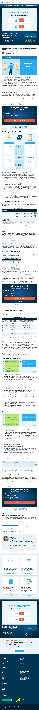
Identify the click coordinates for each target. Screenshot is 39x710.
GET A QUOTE (28, 595)
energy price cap (22, 183)
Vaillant (3, 678)
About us (21, 660)
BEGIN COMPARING (10, 573)
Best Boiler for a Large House (24, 678)
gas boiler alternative (30, 85)
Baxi (2, 672)
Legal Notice (4, 709)
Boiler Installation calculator (24, 671)
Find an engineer (21, 2)
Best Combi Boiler (23, 672)
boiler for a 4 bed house (6, 243)
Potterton (3, 677)
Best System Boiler (23, 679)
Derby (3, 687)
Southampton (4, 693)
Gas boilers (4, 174)
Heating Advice (35, 2)
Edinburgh (3, 689)
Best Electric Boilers (23, 674)
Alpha (3, 671)
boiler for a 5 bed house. (19, 243)
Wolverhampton (4, 695)
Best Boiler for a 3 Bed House (24, 677)
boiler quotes (13, 481)
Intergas (3, 674)
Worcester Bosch (4, 680)
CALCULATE (10, 595)
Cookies (8, 709)
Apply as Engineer (35, 0)
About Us (18, 0)
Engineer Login (30, 0)
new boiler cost (33, 204)
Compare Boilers (28, 2)
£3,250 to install (5, 518)
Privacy (12, 709)
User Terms (10, 708)
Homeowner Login (25, 0)
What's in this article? (7, 57)
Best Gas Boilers (22, 673)
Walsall (3, 694)
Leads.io (11, 706)
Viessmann (3, 679)
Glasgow (3, 690)
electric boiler (4, 255)
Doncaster (3, 688)
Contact (21, 0)
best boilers (27, 273)
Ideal (2, 673)
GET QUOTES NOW (28, 573)
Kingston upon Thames (5, 691)
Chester (3, 684)
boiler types (13, 240)
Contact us (22, 659)
